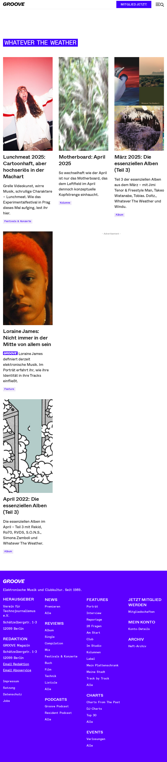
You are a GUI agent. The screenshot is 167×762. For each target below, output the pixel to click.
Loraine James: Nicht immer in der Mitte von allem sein (27, 338)
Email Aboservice (17, 670)
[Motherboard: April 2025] (83, 104)
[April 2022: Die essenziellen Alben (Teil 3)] (28, 446)
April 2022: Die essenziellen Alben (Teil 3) (25, 505)
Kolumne (65, 202)
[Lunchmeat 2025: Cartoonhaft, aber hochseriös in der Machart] (28, 104)
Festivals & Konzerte (17, 221)
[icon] (160, 5)
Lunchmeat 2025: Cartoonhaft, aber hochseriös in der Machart (25, 166)
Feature (9, 389)
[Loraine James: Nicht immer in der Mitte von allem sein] (28, 278)
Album (119, 214)
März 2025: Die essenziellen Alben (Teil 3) (136, 163)
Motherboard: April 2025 (82, 160)
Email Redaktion (16, 664)
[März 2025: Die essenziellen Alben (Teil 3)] (139, 104)
